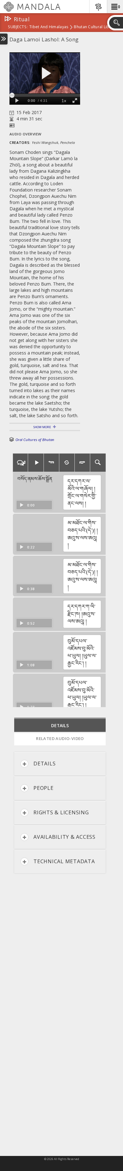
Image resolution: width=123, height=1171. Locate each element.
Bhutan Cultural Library (95, 27)
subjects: (18, 27)
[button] (115, 6)
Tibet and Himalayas (48, 27)
